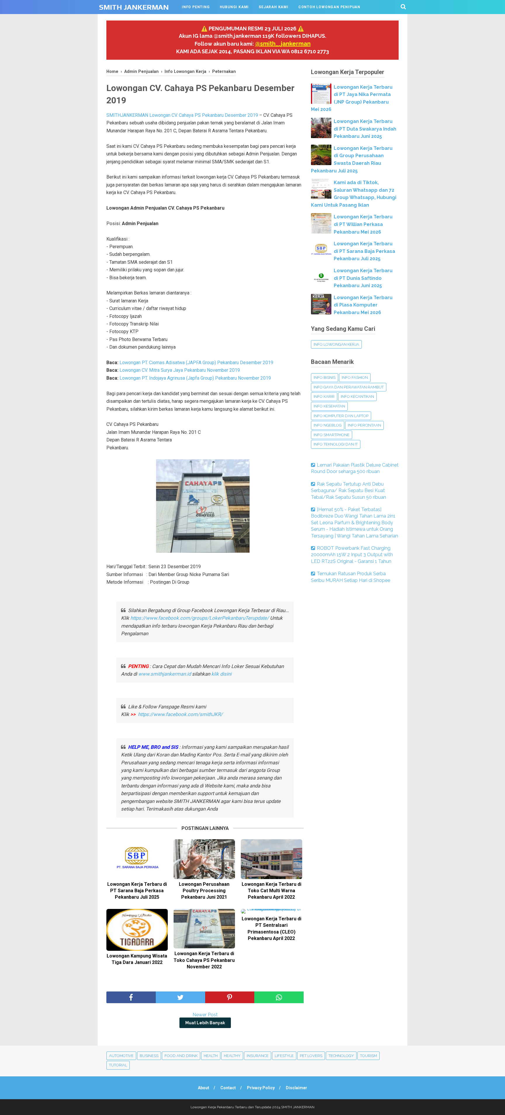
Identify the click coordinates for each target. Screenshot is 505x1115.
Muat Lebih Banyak (205, 1022)
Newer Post (205, 1015)
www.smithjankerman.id (164, 674)
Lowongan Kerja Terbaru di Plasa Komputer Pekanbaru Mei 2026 (363, 305)
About (203, 1087)
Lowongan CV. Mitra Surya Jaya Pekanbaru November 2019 (180, 370)
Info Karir (324, 396)
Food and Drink (181, 1056)
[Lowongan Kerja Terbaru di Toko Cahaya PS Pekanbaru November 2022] (204, 928)
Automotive (121, 1056)
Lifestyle (284, 1056)
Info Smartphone (332, 435)
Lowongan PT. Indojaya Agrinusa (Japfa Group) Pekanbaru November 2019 (195, 378)
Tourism (368, 1056)
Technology (341, 1056)
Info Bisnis (324, 377)
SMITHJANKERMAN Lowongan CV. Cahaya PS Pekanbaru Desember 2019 (182, 115)
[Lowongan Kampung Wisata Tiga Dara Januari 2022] (137, 930)
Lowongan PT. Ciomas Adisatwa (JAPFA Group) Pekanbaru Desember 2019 (197, 362)
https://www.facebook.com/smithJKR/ (181, 714)
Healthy (232, 1056)
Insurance (258, 1056)
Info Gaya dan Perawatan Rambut (349, 387)
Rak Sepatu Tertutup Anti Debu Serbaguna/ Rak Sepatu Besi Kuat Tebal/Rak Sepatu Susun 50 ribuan (348, 490)
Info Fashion (355, 377)
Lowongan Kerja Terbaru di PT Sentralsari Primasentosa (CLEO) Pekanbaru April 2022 (271, 928)
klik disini (221, 674)
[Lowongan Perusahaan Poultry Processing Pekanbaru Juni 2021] (204, 859)
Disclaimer (296, 1087)
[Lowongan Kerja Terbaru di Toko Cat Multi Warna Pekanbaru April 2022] (271, 859)
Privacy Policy (261, 1087)
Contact (228, 1087)
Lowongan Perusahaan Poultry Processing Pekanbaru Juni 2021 (204, 890)
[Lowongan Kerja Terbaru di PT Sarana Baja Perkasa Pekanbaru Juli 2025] (137, 859)
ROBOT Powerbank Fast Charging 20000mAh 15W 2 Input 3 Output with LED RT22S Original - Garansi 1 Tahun (352, 554)
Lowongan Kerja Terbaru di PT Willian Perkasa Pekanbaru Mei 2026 (363, 224)
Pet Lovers (311, 1056)
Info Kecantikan (357, 396)
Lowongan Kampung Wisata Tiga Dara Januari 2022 (137, 959)
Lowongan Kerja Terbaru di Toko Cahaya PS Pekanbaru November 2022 (204, 960)
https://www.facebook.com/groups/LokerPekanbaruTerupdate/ (199, 618)
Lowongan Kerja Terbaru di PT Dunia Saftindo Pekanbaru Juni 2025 (363, 278)
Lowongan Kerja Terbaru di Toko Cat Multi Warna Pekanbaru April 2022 (271, 890)
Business (149, 1056)
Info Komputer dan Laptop (341, 416)
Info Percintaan (364, 425)
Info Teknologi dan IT (336, 444)
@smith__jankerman (283, 43)
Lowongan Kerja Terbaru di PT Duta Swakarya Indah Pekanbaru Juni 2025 (365, 129)
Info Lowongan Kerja (336, 344)
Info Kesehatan (329, 406)
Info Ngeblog (328, 425)
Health (211, 1056)
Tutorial (118, 1065)
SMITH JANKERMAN (134, 7)
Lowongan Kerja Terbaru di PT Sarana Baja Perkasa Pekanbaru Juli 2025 (137, 890)
